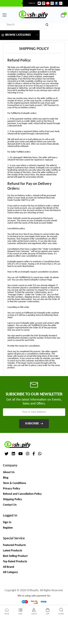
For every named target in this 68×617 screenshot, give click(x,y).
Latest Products (12, 550)
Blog (5, 477)
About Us (9, 472)
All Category (10, 572)
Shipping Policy (12, 499)
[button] (20, 35)
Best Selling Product (15, 556)
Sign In (7, 522)
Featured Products (14, 545)
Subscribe (32, 423)
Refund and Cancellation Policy (22, 494)
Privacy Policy (11, 488)
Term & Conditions (14, 483)
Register (8, 527)
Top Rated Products (15, 561)
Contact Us (10, 504)
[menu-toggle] (4, 15)
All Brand (8, 567)
